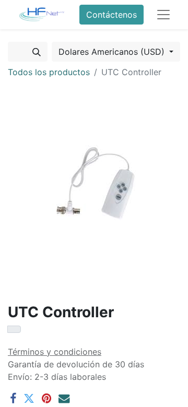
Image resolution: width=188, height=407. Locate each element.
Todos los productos (49, 72)
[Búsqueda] (37, 52)
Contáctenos (111, 14)
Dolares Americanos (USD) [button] (112, 51)
